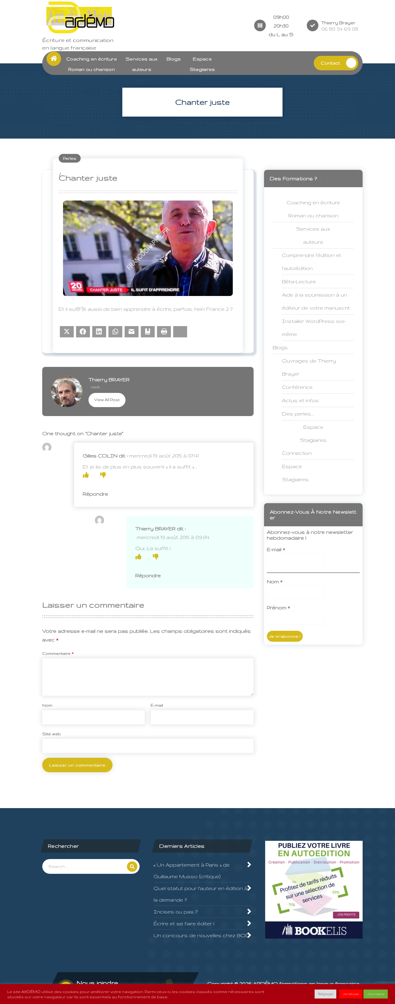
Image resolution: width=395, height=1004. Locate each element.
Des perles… (297, 413)
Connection (297, 453)
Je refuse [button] (351, 994)
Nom (47, 705)
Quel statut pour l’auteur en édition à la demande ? (201, 893)
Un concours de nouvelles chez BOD (202, 935)
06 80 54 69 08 (339, 29)
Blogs (174, 58)
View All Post (107, 400)
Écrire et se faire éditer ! (184, 923)
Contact (330, 62)
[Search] (132, 866)
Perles (69, 158)
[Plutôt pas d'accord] (103, 475)
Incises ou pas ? (176, 911)
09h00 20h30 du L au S (281, 25)
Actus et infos (300, 400)
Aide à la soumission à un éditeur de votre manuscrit (316, 301)
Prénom (278, 607)
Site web (51, 733)
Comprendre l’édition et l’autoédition (311, 261)
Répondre (95, 494)
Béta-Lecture (299, 281)
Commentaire (58, 653)
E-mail (157, 705)
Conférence (297, 387)
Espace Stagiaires (295, 473)
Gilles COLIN (100, 455)
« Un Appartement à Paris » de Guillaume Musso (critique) (192, 870)
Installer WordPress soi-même (314, 327)
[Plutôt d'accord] (85, 475)
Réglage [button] (325, 994)
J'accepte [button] (375, 994)
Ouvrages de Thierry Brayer (309, 367)
